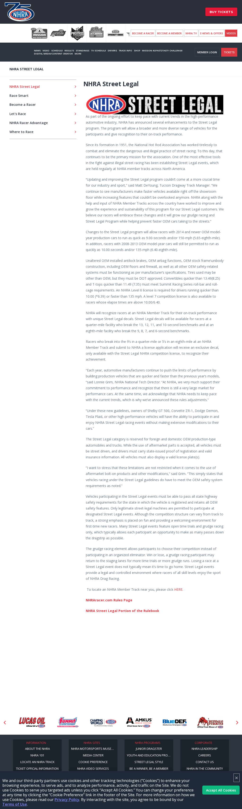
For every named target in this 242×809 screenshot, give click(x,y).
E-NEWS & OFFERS (211, 33)
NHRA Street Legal (24, 86)
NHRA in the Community (205, 768)
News (37, 50)
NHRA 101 (37, 755)
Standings (82, 50)
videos (231, 33)
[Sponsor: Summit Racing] (68, 722)
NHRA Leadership (205, 748)
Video (46, 50)
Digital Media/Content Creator (53, 53)
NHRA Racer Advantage (28, 123)
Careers (204, 755)
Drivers (112, 50)
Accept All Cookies (221, 790)
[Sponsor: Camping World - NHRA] (103, 722)
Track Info (125, 50)
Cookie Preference (93, 762)
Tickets (229, 52)
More (78, 53)
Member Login (207, 52)
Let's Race (17, 114)
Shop (137, 50)
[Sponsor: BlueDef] (175, 722)
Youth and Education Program (150, 755)
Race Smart (19, 95)
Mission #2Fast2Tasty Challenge (162, 50)
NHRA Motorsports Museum (93, 748)
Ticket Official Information (37, 768)
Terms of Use (14, 804)
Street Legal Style (148, 762)
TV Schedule (98, 50)
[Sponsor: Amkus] (139, 722)
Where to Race (21, 132)
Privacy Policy (67, 799)
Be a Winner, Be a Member (149, 768)
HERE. (178, 589)
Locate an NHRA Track (37, 762)
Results (69, 50)
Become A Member (169, 33)
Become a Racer (143, 33)
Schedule (57, 50)
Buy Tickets (221, 12)
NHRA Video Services (93, 768)
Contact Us (205, 762)
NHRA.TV (191, 33)
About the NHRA (37, 748)
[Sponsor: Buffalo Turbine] (210, 722)
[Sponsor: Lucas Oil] (32, 722)
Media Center (93, 755)
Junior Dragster (149, 748)
